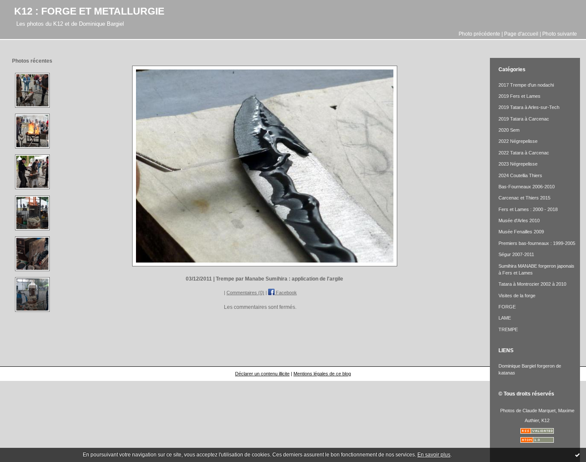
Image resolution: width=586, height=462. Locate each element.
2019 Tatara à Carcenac (523, 118)
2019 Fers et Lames (519, 96)
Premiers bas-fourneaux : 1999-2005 (536, 243)
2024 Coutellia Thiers (520, 175)
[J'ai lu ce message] (577, 454)
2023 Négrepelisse (518, 163)
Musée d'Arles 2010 (519, 220)
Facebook (286, 292)
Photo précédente (479, 33)
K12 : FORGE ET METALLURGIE (89, 11)
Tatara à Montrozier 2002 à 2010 (532, 284)
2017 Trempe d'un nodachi (526, 85)
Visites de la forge (516, 295)
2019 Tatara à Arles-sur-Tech (528, 107)
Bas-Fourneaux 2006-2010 (526, 186)
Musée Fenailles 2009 (521, 231)
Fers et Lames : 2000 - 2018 (528, 209)
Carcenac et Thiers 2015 (524, 197)
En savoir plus (433, 455)
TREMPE (508, 329)
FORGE (507, 306)
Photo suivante (559, 33)
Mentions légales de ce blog (322, 373)
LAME (504, 317)
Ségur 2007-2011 (516, 254)
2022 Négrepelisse (518, 141)
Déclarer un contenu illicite (262, 373)
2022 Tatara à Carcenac (523, 152)
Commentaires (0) (245, 292)
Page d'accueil (521, 33)
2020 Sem (509, 130)
